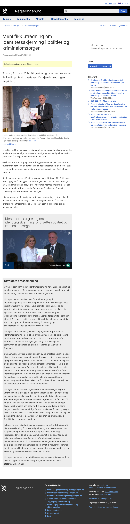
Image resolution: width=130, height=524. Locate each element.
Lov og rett (106, 66)
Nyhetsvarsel (53, 513)
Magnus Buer (105, 494)
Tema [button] (6, 19)
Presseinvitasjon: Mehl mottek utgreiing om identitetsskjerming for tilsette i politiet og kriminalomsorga (109, 106)
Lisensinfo (33, 141)
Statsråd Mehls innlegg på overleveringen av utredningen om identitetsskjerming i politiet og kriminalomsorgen (109, 92)
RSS (49, 516)
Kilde (113, 26)
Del (104, 26)
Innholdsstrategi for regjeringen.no (62, 493)
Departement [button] (59, 19)
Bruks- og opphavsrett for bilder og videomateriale (62, 506)
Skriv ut (124, 26)
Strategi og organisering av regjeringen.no (65, 490)
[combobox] (91, 11)
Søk (123, 11)
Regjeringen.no (28, 11)
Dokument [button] (22, 19)
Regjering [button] (79, 19)
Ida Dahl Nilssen (111, 492)
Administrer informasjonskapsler (61, 499)
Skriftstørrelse (110, 3)
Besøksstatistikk (54, 510)
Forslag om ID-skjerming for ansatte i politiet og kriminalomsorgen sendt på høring (107, 82)
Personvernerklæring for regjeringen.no (64, 496)
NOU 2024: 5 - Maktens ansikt (103, 101)
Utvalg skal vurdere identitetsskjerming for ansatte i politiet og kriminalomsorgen (108, 123)
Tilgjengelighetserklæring (58, 502)
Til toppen (39, 475)
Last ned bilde (8, 144)
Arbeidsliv (94, 66)
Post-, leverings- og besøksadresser (104, 507)
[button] (17, 26)
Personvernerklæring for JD (100, 498)
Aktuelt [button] (40, 19)
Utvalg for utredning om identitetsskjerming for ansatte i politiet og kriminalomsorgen (109, 116)
